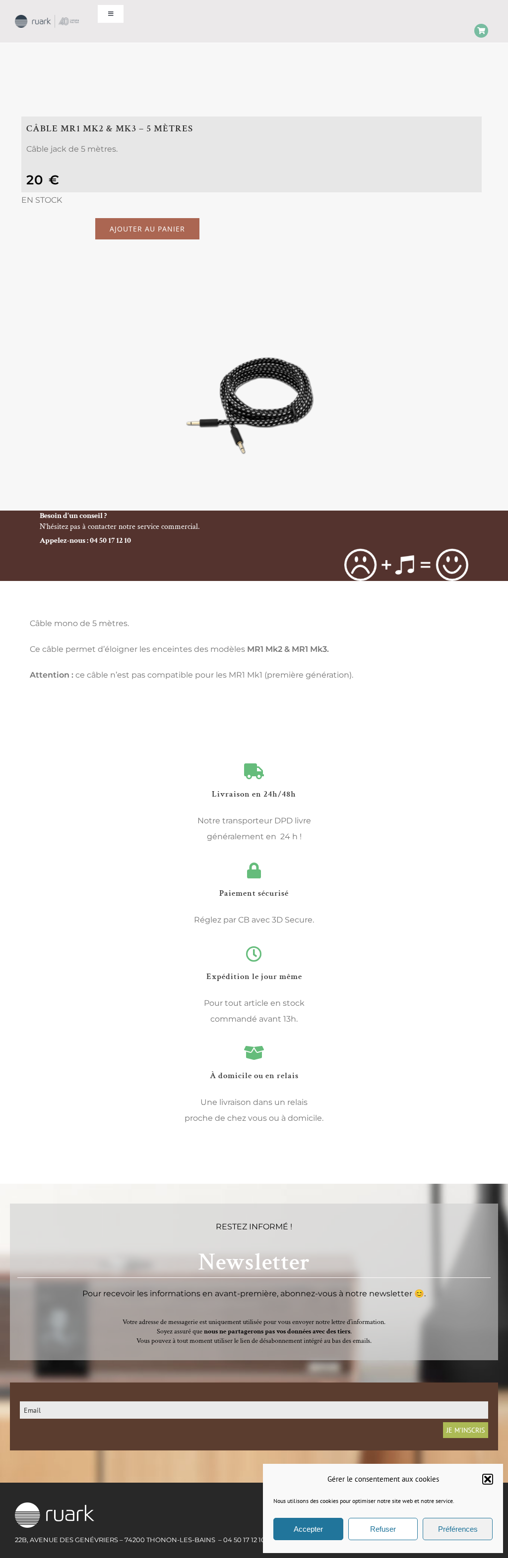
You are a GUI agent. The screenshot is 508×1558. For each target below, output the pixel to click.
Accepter (308, 1529)
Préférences (458, 1529)
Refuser (383, 1529)
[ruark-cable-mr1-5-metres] (254, 404)
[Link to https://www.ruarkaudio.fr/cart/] (481, 31)
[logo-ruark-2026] (47, 19)
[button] (488, 1479)
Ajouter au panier (147, 228)
